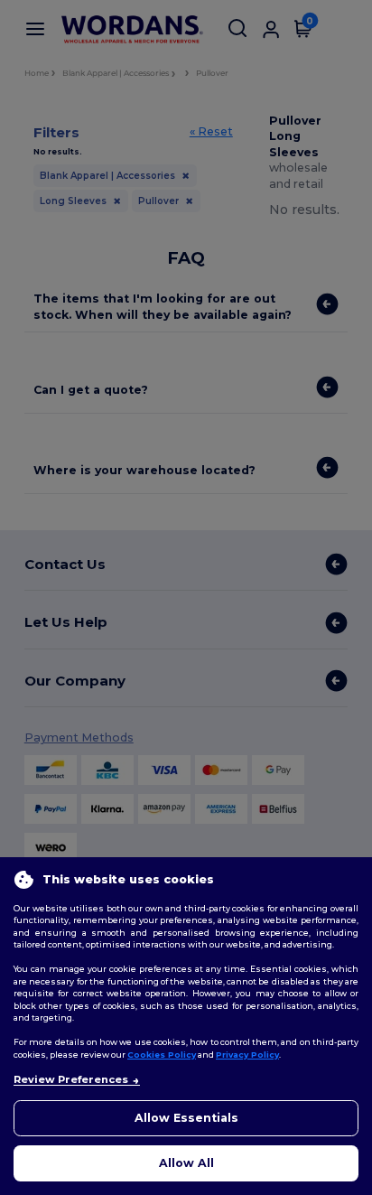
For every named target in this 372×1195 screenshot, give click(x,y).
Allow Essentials (186, 1118)
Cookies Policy (161, 1055)
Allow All (186, 1163)
